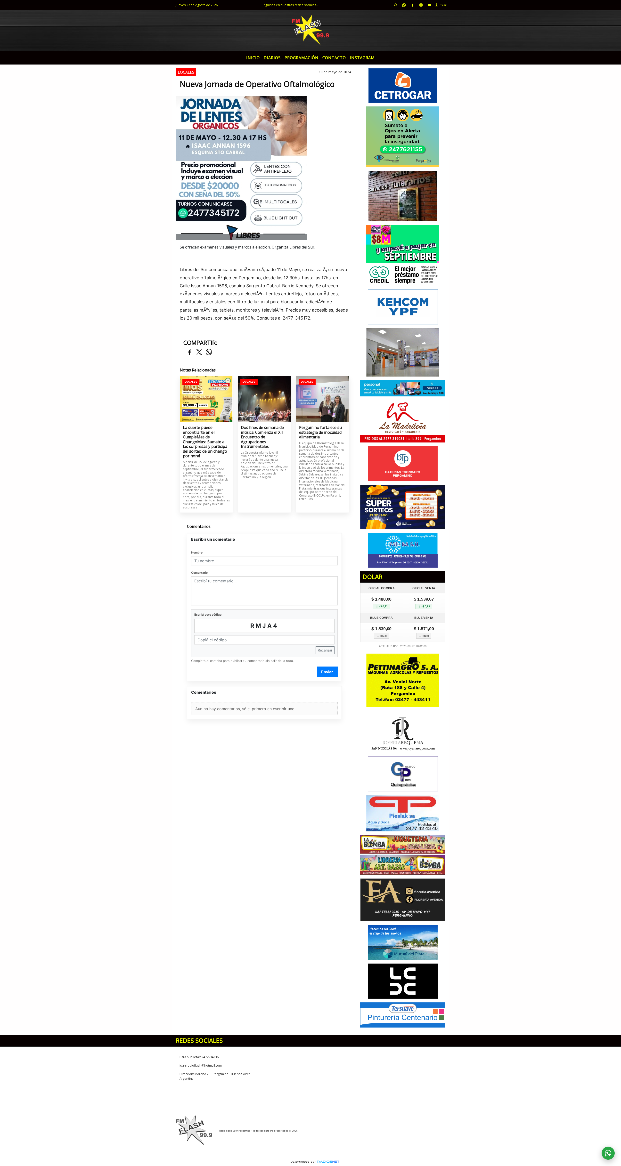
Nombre (197, 552)
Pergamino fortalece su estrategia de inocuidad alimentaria (320, 432)
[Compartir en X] (199, 352)
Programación (302, 57)
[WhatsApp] (404, 5)
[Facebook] (412, 5)
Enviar (327, 671)
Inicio (253, 57)
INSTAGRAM (362, 57)
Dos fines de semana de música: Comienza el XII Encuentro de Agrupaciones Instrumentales (262, 437)
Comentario (199, 572)
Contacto (334, 57)
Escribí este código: (208, 614)
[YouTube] (429, 5)
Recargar (325, 650)
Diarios (272, 57)
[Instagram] (421, 5)
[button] (395, 5)
